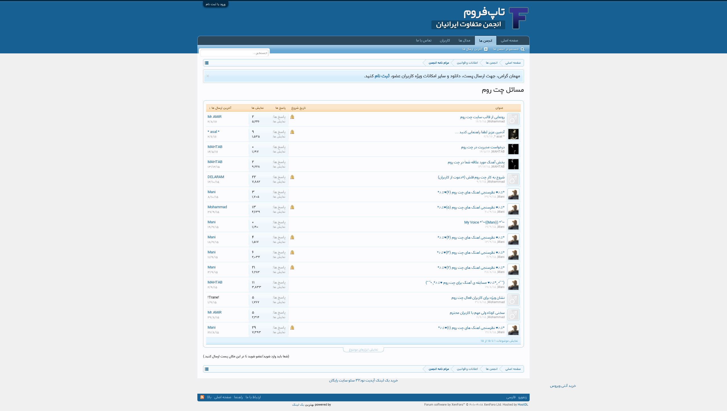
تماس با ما (423, 40)
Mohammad (496, 121)
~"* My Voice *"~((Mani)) (484, 222)
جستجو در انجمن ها (506, 49)
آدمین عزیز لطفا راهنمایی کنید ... (480, 132)
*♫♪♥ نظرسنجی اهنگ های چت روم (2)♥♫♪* (471, 267)
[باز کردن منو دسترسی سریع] (206, 62)
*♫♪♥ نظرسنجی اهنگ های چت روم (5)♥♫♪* (471, 207)
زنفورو (522, 397)
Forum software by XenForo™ (463, 404)
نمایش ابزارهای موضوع (363, 349)
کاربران (445, 40)
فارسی (510, 397)
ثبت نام (382, 76)
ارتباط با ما (253, 397)
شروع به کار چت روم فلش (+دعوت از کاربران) (471, 177)
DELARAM (216, 177)
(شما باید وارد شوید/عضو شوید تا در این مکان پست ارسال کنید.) (246, 356)
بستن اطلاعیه (208, 76)
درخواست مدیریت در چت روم (483, 147)
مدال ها (464, 40)
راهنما (238, 397)
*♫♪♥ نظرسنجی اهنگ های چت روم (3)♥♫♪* (471, 252)
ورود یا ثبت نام (215, 4)
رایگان (333, 380)
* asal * (499, 136)
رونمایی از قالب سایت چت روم (482, 117)
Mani (501, 196)
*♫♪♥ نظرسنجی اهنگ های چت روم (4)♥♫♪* (471, 237)
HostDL (523, 404)
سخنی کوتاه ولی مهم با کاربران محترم (477, 313)
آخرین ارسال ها (472, 49)
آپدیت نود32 (365, 380)
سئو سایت (347, 380)
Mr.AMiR (215, 117)
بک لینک (298, 404)
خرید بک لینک (387, 380)
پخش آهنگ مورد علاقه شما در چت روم (476, 162)
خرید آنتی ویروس (563, 386)
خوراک (202, 397)
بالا (209, 397)
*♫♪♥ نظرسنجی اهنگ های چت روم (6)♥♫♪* (471, 192)
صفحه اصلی (509, 40)
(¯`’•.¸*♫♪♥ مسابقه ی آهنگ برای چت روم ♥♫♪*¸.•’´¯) (465, 282)
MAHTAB (498, 151)
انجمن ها (485, 40)
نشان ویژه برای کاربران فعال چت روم (478, 298)
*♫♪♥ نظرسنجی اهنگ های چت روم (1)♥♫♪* (471, 328)
